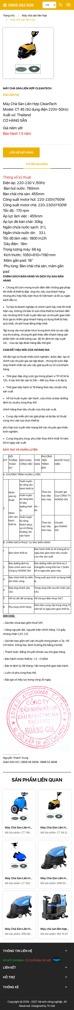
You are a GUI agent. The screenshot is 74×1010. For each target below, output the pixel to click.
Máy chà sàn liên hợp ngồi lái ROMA (53, 929)
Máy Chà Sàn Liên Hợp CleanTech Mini (19, 878)
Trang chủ (9, 15)
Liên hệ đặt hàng (21, 152)
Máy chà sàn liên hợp (34, 15)
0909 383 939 (21, 5)
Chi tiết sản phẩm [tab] (37, 163)
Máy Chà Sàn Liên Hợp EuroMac (54, 878)
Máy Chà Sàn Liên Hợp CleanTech (19, 828)
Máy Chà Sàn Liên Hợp (21, 104)
